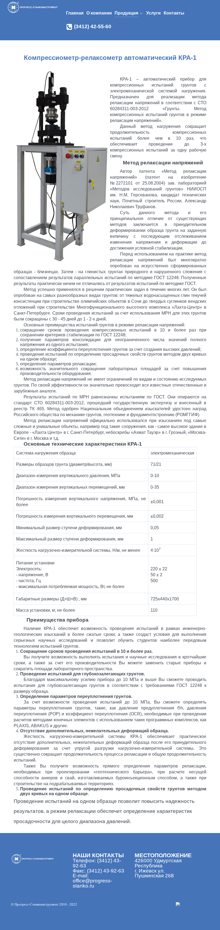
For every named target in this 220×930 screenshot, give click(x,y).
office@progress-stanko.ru (92, 883)
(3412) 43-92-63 (105, 871)
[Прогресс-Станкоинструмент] (32, 7)
